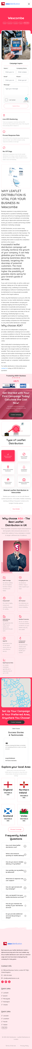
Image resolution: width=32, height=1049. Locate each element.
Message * (7, 85)
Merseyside (6, 998)
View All (4, 1027)
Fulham (5, 1024)
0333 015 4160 (7, 975)
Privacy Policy (24, 1046)
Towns (20, 23)
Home (4, 23)
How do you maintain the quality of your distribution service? (14, 905)
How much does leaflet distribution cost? (13, 846)
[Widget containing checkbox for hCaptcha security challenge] (17, 100)
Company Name (21, 68)
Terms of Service (11, 1046)
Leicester (6, 1016)
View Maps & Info (8, 793)
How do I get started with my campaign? (14, 888)
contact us (4, 368)
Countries (10, 23)
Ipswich (5, 996)
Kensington (6, 1002)
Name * (6, 68)
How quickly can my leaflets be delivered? (15, 871)
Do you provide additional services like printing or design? (14, 916)
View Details (16, 509)
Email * (6, 76)
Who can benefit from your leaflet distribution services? (15, 896)
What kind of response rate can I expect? (14, 879)
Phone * (18, 76)
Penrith (5, 1021)
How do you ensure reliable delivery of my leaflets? (14, 863)
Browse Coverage (16, 829)
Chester (5, 1005)
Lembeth (5, 993)
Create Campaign (16, 414)
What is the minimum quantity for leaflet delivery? (15, 854)
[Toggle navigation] (29, 4)
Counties (16, 23)
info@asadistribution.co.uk (11, 978)
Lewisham (6, 1018)
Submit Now (16, 106)
